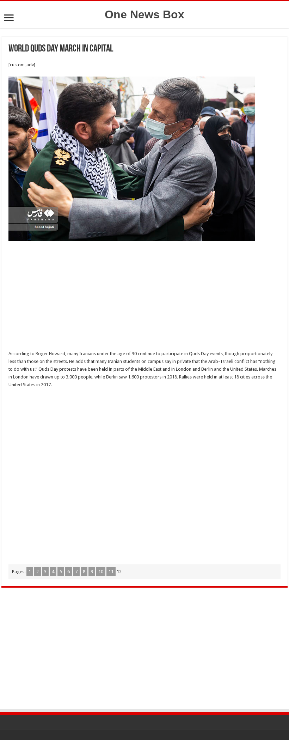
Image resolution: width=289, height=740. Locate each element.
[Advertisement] (144, 297)
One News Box (144, 14)
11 (111, 571)
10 (100, 571)
